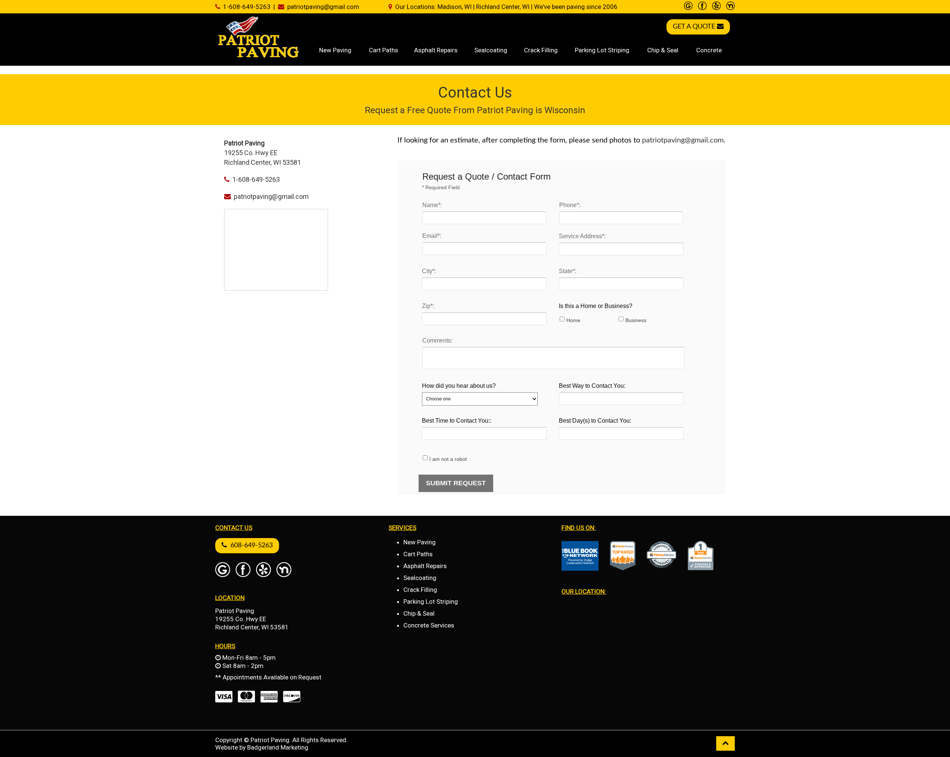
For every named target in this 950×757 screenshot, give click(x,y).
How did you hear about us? (459, 386)
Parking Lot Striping (602, 50)
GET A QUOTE (695, 26)
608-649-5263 (250, 545)
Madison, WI (455, 6)
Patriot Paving (234, 611)
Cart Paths (383, 50)
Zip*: (428, 306)
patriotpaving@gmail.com (323, 6)
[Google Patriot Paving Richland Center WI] (688, 6)
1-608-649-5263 (245, 6)
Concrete (709, 50)
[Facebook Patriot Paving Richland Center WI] (702, 6)
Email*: (431, 236)
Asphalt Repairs (436, 50)
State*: (567, 271)
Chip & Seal (662, 50)
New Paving (335, 50)
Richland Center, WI (503, 6)
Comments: (437, 340)
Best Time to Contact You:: (456, 420)
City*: (429, 271)
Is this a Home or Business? (595, 306)
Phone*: (569, 205)
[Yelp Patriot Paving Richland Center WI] (716, 6)
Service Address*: (582, 236)
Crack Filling (541, 50)
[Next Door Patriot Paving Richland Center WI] (730, 6)
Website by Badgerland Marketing (261, 747)
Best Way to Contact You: (592, 386)
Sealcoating (490, 50)
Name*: (432, 205)
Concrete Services (428, 625)
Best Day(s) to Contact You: (595, 420)
